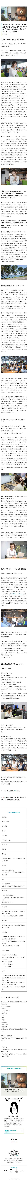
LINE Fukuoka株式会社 (14, 812)
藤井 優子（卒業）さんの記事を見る (14, 1131)
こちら (15, 790)
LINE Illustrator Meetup (16, 594)
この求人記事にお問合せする (14, 1069)
